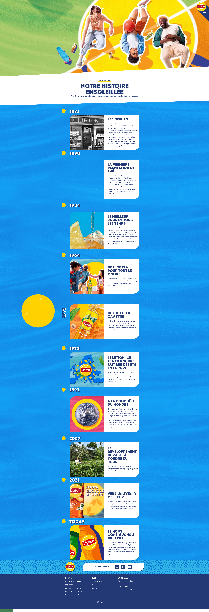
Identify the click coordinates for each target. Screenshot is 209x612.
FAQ (92, 585)
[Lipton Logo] (70, 566)
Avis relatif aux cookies (73, 581)
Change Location (131, 590)
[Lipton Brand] (201, 6)
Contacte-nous (96, 581)
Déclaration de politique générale (76, 595)
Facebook (117, 564)
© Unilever (106, 602)
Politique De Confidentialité (74, 588)
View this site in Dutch (126, 581)
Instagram (123, 564)
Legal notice (69, 585)
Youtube (130, 564)
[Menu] (204, 13)
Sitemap (94, 588)
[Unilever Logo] (97, 602)
